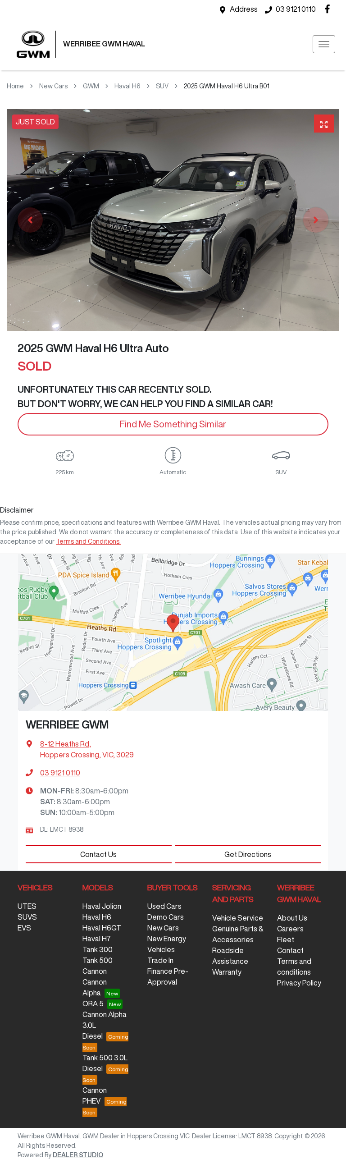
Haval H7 (96, 938)
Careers (290, 928)
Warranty (226, 972)
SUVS (27, 917)
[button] (324, 44)
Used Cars (164, 906)
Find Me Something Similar (173, 424)
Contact (290, 950)
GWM (91, 86)
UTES (27, 906)
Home (15, 86)
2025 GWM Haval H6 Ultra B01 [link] (226, 86)
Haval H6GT (101, 927)
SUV (162, 86)
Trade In (160, 960)
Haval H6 (127, 86)
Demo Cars (165, 917)
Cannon (94, 971)
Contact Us (98, 854)
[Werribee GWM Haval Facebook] (329, 9)
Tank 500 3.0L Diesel (104, 1063)
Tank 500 (97, 960)
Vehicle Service (237, 917)
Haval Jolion (101, 906)
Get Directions (247, 854)
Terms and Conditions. (88, 541)
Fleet (285, 939)
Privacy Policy (299, 982)
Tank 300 (97, 949)
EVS (24, 927)
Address (244, 9)
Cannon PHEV (94, 1095)
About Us (292, 917)
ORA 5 (93, 1003)
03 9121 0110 (296, 9)
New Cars (53, 86)
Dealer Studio (78, 1155)
